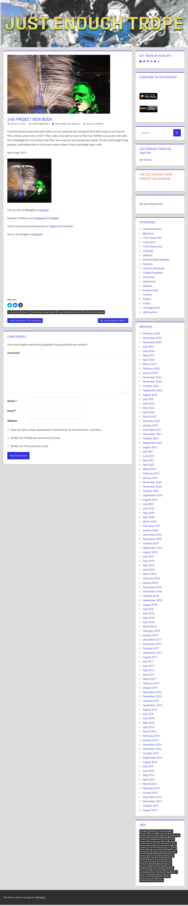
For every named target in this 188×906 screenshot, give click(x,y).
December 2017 (152, 639)
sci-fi (169, 864)
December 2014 (152, 797)
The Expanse (157, 872)
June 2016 (149, 718)
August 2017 (150, 657)
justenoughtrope (40, 123)
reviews (147, 294)
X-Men (160, 880)
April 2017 (149, 674)
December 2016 (152, 692)
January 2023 (150, 373)
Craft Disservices (152, 246)
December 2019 (152, 534)
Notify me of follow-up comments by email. (35, 437)
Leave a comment (94, 123)
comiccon (163, 835)
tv (176, 872)
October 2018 (151, 595)
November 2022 (152, 381)
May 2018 (148, 617)
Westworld (164, 876)
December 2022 (152, 377)
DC (9, 312)
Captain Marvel (165, 831)
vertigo (78, 312)
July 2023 (148, 346)
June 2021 (149, 456)
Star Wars (168, 868)
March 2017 (150, 679)
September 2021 (152, 442)
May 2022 (148, 407)
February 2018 (151, 630)
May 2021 (148, 460)
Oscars (157, 860)
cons (171, 839)
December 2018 (152, 587)
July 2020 (148, 504)
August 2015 (150, 762)
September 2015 (152, 757)
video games (150, 312)
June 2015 (149, 770)
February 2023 (151, 368)
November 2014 (152, 801)
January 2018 (150, 635)
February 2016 (151, 735)
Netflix (170, 856)
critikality (148, 251)
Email (11, 410)
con (165, 839)
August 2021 (150, 447)
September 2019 (152, 547)
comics (143, 839)
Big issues (148, 233)
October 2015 (151, 753)
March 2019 (150, 574)
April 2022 (149, 412)
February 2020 (151, 526)
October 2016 (151, 700)
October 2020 (151, 491)
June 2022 (149, 403)
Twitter (55, 218)
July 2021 (148, 451)
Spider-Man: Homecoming (44, 312)
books (153, 831)
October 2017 (151, 648)
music (151, 856)
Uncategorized (151, 307)
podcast (76, 123)
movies (173, 851)
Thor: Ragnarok (65, 312)
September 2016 (152, 705)
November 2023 (152, 342)
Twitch (53, 226)
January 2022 (150, 425)
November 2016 (152, 696)
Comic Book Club (148, 835)
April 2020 (149, 517)
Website (12, 420)
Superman (145, 872)
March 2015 (150, 783)
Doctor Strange (156, 847)
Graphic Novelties (153, 272)
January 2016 (150, 740)
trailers (147, 299)
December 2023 (152, 338)
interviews (149, 277)
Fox (174, 847)
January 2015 (150, 792)
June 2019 (149, 561)
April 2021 (149, 464)
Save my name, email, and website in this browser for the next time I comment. (56, 429)
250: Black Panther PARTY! (112, 321)
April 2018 (149, 622)
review (153, 864)
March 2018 (150, 626)
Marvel (16, 312)
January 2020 (150, 530)
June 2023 (149, 351)
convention (149, 242)
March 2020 (150, 521)
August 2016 (150, 709)
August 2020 (150, 499)
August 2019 (150, 552)
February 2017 (151, 683)
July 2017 (148, 661)
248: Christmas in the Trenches (25, 321)
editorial (147, 255)
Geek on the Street (153, 268)
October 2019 (151, 543)
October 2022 (151, 386)
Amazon (43, 210)
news (142, 860)
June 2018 (149, 613)
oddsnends (149, 281)
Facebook (39, 218)
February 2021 (151, 473)
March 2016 (150, 731)
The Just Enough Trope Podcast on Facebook (155, 176)
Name (12, 401)
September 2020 (152, 495)
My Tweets (145, 159)
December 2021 (152, 429)
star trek (157, 868)
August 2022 (150, 394)
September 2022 (152, 390)
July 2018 (148, 609)
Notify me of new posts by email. (29, 446)
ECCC (168, 847)
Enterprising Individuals (156, 259)
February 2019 (151, 578)
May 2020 (148, 512)
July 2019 (148, 556)
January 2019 (150, 582)
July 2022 (148, 399)
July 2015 (148, 766)
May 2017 (148, 670)
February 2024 (151, 333)
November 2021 (152, 434)
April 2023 (149, 359)
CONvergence (146, 843)
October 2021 (151, 438)
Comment (13, 353)
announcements (152, 229)
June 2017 (149, 665)
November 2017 (152, 644)
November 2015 (152, 748)
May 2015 (148, 775)
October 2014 (151, 805)
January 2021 (150, 477)
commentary (155, 839)
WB (85, 312)
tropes (146, 303)
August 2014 (150, 810)
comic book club (63, 123)
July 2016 (148, 714)
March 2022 (150, 416)
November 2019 (152, 539)
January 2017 (150, 687)
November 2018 (152, 591)
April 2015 (149, 779)
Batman (144, 831)
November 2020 (152, 486)
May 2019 (148, 565)
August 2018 (150, 604)
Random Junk (150, 290)
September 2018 (152, 600)
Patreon (37, 234)
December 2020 (152, 482)
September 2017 (152, 652)
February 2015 (151, 788)
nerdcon (160, 856)
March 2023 (150, 364)
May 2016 (148, 722)
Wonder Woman (96, 312)
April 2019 (149, 569)
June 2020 (149, 508)
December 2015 (152, 744)
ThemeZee (40, 897)
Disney (143, 847)
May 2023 (148, 355)
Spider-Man (145, 868)
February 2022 (151, 421)
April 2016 (149, 727)
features (148, 264)
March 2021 (150, 469)
